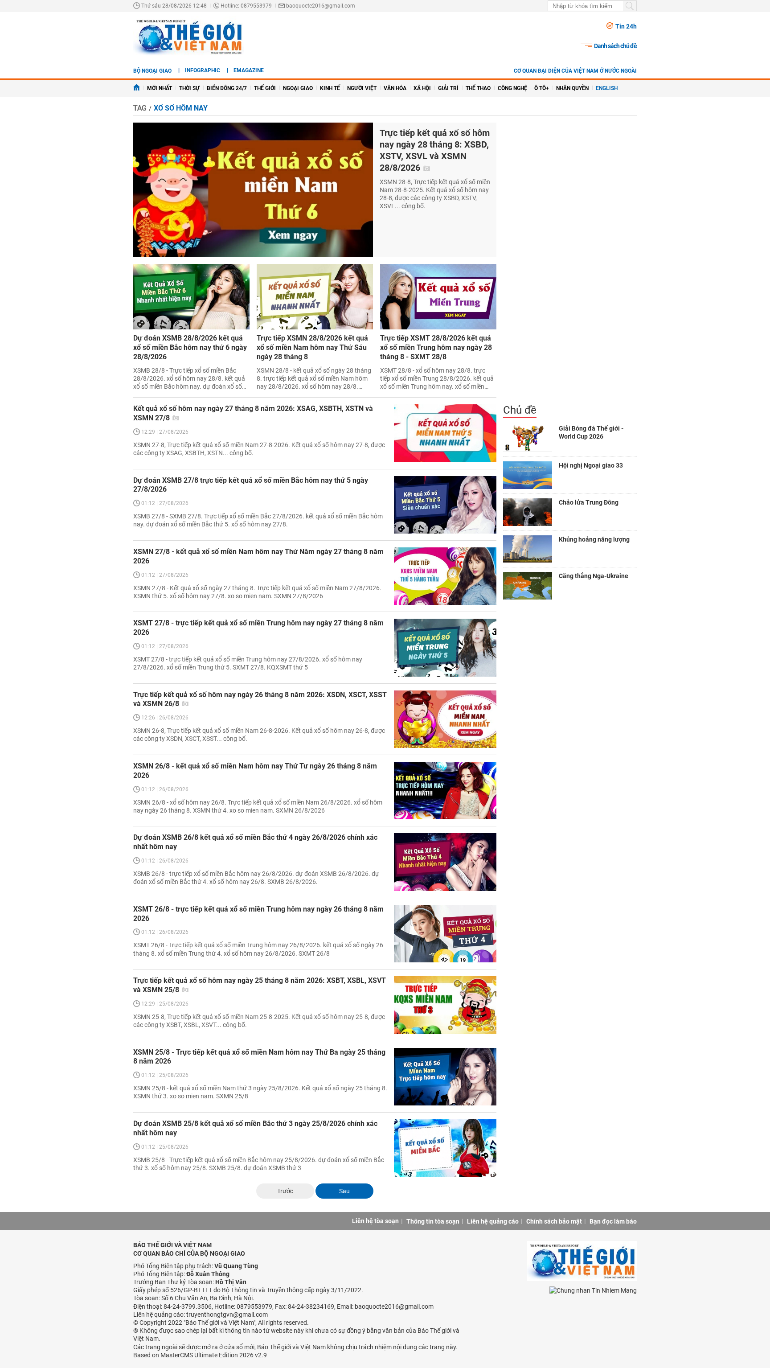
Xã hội (422, 88)
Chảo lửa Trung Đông (588, 502)
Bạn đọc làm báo (613, 1221)
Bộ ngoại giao (152, 71)
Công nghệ (512, 88)
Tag (140, 108)
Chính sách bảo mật (554, 1221)
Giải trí (448, 88)
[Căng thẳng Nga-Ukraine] (527, 586)
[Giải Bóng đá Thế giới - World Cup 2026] (527, 438)
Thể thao (478, 88)
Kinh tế (330, 88)
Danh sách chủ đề (615, 45)
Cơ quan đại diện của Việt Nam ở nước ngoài (575, 71)
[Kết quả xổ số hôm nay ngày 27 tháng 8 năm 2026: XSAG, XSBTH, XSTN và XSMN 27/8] (445, 433)
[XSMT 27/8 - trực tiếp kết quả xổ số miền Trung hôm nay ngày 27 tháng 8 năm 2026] (445, 647)
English (607, 88)
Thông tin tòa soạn (432, 1221)
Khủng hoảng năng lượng (594, 539)
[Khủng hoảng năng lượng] (527, 549)
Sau (344, 1191)
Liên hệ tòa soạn (375, 1220)
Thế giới (265, 88)
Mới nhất (159, 88)
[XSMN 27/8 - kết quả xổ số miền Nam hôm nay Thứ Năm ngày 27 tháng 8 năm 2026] (445, 576)
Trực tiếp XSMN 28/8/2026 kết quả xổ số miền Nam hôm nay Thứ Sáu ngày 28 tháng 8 (312, 347)
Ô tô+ (541, 88)
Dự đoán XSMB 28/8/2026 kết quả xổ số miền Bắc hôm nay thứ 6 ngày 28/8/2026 (190, 347)
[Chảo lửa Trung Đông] (527, 512)
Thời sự (189, 88)
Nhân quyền (572, 88)
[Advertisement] (570, 263)
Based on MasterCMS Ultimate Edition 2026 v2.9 (200, 1355)
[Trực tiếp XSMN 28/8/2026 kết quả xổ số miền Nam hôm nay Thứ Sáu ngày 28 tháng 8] (315, 296)
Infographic (202, 70)
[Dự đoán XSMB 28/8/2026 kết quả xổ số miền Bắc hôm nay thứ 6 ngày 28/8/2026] (191, 296)
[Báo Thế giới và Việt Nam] (188, 36)
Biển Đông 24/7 (227, 88)
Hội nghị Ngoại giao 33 (591, 465)
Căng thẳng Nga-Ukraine (593, 575)
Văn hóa (395, 88)
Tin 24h (626, 26)
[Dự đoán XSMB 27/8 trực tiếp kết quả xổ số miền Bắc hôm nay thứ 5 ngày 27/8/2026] (445, 505)
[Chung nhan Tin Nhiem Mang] (593, 1290)
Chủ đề (520, 410)
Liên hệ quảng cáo (493, 1221)
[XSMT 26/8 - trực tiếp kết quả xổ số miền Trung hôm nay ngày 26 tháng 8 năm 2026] (445, 933)
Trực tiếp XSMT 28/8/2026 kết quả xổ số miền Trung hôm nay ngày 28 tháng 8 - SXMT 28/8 (436, 347)
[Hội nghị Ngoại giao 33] (527, 475)
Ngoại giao (298, 88)
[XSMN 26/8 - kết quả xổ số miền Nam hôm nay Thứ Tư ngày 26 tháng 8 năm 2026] (445, 790)
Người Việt (362, 88)
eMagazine (248, 70)
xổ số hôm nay (181, 108)
